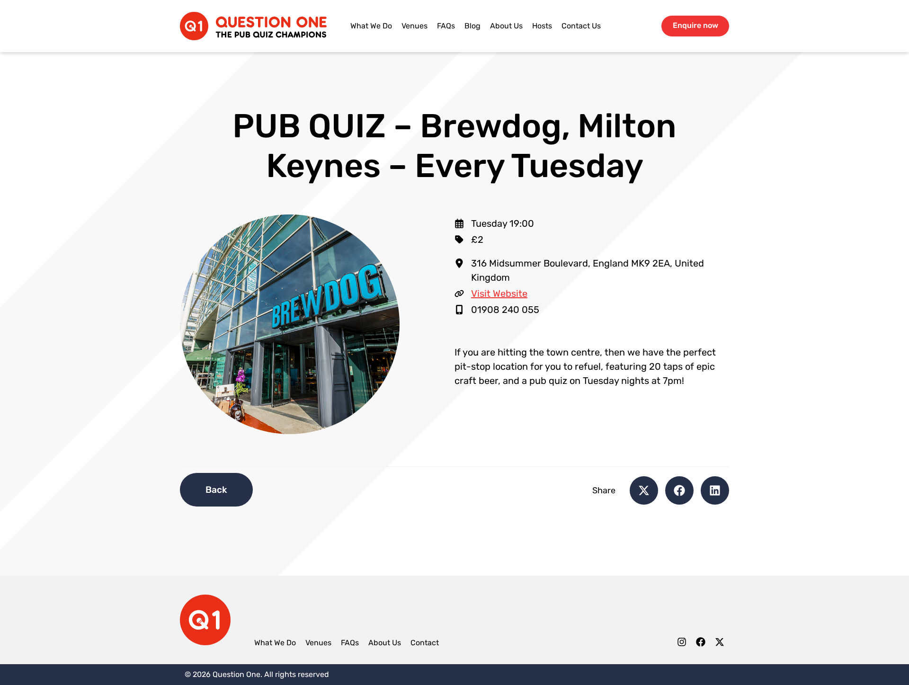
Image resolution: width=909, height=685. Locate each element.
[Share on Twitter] (644, 490)
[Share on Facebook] (679, 490)
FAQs (446, 25)
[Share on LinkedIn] (715, 490)
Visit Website (499, 293)
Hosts (542, 25)
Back (216, 489)
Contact (424, 642)
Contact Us (581, 25)
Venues (414, 25)
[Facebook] (700, 644)
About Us (506, 25)
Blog (472, 25)
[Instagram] (681, 644)
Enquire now (695, 25)
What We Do (371, 25)
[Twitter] (719, 644)
